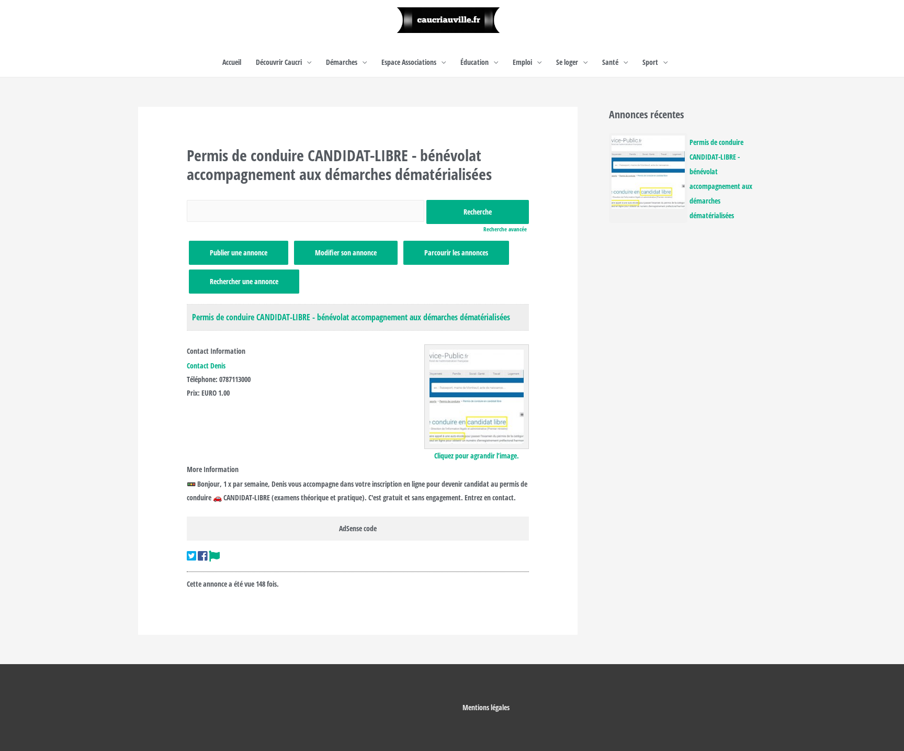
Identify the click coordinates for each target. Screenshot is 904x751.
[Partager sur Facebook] (202, 555)
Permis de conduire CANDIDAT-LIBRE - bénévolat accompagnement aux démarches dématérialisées (351, 317)
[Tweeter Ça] (191, 555)
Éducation (474, 62)
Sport (650, 62)
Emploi (522, 62)
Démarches (341, 62)
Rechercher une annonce (244, 281)
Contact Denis (206, 366)
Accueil (231, 62)
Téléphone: (202, 379)
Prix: (193, 393)
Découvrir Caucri (279, 62)
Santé (610, 62)
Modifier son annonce (346, 252)
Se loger (567, 62)
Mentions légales (486, 707)
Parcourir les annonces (456, 252)
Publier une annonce (238, 252)
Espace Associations (408, 62)
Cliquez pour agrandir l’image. (476, 456)
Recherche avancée (505, 229)
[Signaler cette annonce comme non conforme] (214, 555)
